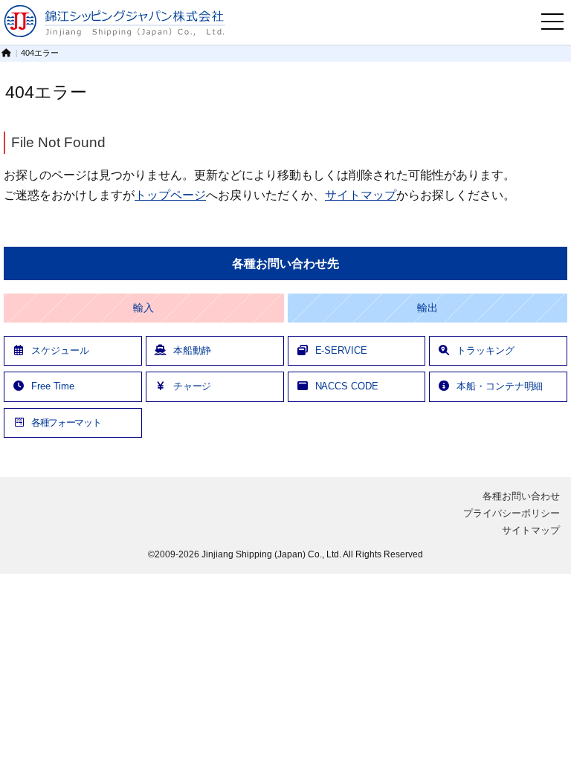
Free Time (52, 386)
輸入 (143, 308)
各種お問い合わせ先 (285, 263)
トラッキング (485, 350)
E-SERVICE (341, 350)
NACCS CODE (346, 386)
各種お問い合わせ (521, 496)
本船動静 (192, 350)
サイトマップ (360, 194)
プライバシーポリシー (511, 513)
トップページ (170, 194)
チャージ (192, 386)
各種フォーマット (65, 422)
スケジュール (59, 350)
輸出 (427, 308)
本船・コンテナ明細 (500, 386)
